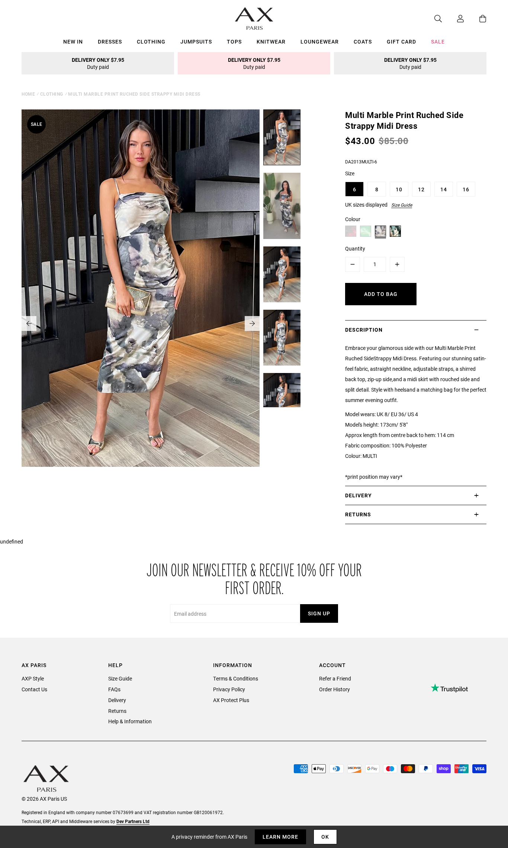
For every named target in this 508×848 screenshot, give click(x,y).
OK (325, 836)
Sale (438, 41)
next (252, 323)
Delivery (117, 700)
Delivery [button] (358, 495)
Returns (117, 710)
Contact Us (34, 689)
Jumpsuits (196, 41)
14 (443, 189)
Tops (234, 41)
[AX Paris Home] (254, 18)
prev (29, 323)
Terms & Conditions (235, 678)
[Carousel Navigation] (141, 323)
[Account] (453, 18)
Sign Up (319, 613)
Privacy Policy (229, 689)
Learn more (280, 836)
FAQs (114, 689)
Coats (363, 41)
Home (28, 94)
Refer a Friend (335, 678)
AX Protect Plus (231, 700)
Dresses (110, 41)
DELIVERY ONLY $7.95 (98, 63)
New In (73, 41)
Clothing (151, 41)
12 (421, 189)
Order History (334, 689)
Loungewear (319, 41)
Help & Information (130, 721)
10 (399, 189)
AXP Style (33, 678)
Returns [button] (358, 514)
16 (466, 189)
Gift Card (401, 41)
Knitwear (271, 41)
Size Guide (401, 205)
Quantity (355, 248)
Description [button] (364, 329)
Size (349, 173)
